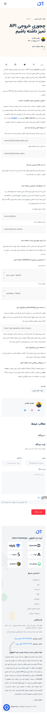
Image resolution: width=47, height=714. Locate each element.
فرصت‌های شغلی (33, 608)
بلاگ (37, 594)
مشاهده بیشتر (38, 700)
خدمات (36, 589)
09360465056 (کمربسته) (23, 638)
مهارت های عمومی (39, 19)
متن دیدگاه (41, 469)
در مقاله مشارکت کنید (38, 46)
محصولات (35, 579)
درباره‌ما (36, 603)
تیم (38, 584)
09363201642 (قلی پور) (24, 643)
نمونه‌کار (36, 599)
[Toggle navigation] (5, 4)
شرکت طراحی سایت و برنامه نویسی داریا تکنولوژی (25, 652)
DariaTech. (14, 706)
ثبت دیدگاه (38, 512)
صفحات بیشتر (34, 613)
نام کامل (19, 458)
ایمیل (43, 458)
